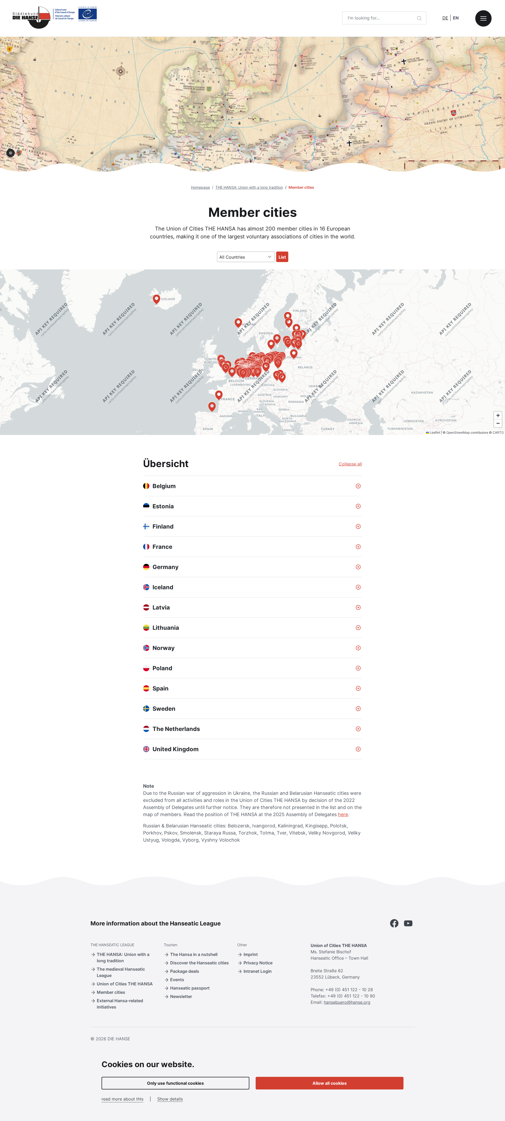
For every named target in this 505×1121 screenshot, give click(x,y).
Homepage (200, 187)
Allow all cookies (329, 1083)
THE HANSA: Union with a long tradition (249, 187)
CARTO (498, 432)
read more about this (122, 1099)
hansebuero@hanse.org (347, 1002)
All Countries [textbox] (232, 257)
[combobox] (246, 257)
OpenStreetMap (458, 432)
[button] (238, 323)
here (343, 814)
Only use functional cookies (175, 1083)
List (282, 257)
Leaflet (434, 432)
